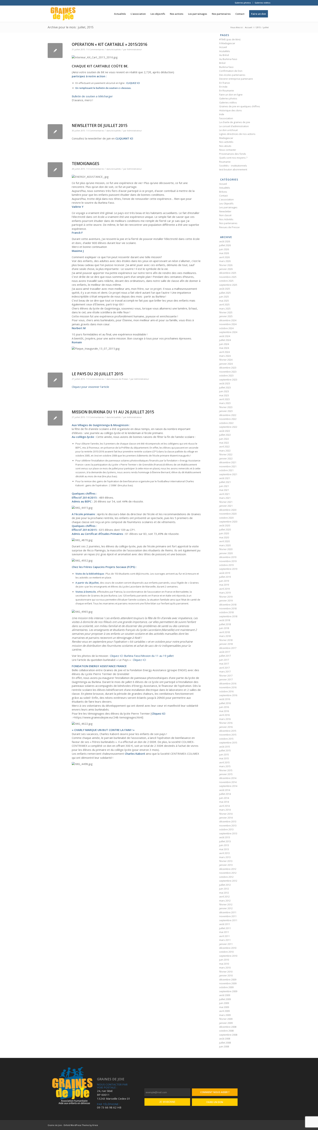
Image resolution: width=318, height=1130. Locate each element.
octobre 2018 (226, 612)
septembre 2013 (228, 833)
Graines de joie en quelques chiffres (239, 106)
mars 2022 (225, 450)
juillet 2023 (225, 387)
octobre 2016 (226, 691)
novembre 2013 (227, 825)
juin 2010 (224, 959)
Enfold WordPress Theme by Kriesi (81, 1125)
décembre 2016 (227, 683)
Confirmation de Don (230, 70)
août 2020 (224, 525)
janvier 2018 (226, 644)
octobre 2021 (226, 470)
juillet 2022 (225, 434)
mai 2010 (224, 963)
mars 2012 (225, 900)
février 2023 (225, 407)
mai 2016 (224, 711)
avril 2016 (224, 715)
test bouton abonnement (233, 169)
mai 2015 (224, 758)
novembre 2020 (227, 513)
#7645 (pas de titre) (229, 39)
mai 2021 (224, 490)
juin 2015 (224, 754)
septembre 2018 (228, 616)
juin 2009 (224, 1003)
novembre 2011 (227, 916)
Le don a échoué (228, 130)
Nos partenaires (228, 223)
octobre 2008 (226, 1030)
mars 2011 (225, 940)
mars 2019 (225, 592)
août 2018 (224, 620)
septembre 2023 (228, 379)
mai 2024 (224, 348)
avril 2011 (224, 936)
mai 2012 (224, 892)
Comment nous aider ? (214, 1092)
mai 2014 (224, 801)
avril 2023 (224, 399)
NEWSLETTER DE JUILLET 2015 (99, 125)
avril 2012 (224, 896)
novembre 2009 (227, 983)
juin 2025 (224, 296)
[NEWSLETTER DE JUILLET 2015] (55, 131)
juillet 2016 (225, 703)
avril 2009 (224, 1011)
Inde (221, 114)
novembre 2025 (227, 277)
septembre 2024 (228, 332)
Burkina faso (226, 67)
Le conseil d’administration (234, 126)
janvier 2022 (226, 458)
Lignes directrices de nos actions (237, 134)
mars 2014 (225, 809)
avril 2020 (224, 541)
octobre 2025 (226, 280)
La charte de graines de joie (234, 122)
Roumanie (225, 161)
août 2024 (224, 336)
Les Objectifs (226, 203)
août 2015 (224, 746)
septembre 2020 (228, 521)
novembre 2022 (227, 419)
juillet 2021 (225, 482)
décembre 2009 (227, 979)
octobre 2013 (226, 829)
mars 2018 (225, 636)
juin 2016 (224, 707)
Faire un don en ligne (231, 94)
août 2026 (224, 241)
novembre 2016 (227, 687)
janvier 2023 (226, 411)
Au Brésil (224, 55)
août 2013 (224, 837)
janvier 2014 (226, 817)
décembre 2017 (227, 648)
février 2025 (225, 312)
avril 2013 (224, 853)
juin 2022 (224, 438)
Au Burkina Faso (228, 59)
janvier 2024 (226, 363)
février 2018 (225, 640)
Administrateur (134, 49)
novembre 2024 (227, 324)
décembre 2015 (227, 730)
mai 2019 (224, 584)
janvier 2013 (226, 865)
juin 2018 (224, 628)
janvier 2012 (226, 908)
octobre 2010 (226, 951)
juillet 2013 (225, 841)
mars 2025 (225, 308)
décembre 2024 (227, 320)
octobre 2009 (226, 987)
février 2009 (225, 1019)
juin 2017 (224, 659)
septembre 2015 (228, 742)
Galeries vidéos (262, 2)
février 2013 (225, 861)
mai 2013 (224, 849)
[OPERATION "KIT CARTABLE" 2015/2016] (55, 50)
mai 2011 (224, 932)
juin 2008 (224, 1046)
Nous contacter (227, 149)
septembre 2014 (228, 786)
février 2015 (225, 770)
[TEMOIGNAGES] (55, 169)
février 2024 (225, 359)
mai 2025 (224, 300)
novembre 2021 (227, 466)
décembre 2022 (227, 415)
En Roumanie (226, 90)
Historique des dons (230, 110)
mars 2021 (225, 498)
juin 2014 (224, 798)
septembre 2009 (228, 991)
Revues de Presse (119, 379)
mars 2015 (225, 766)
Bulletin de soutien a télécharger (92, 96)
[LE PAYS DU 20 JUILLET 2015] (55, 380)
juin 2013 (224, 845)
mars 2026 (225, 261)
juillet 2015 (225, 750)
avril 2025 (224, 304)
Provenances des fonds (232, 153)
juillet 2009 (225, 999)
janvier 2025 (226, 316)
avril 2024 (224, 352)
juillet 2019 (225, 576)
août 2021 (224, 478)
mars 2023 (225, 403)
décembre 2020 (227, 509)
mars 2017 (225, 671)
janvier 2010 (226, 975)
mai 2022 (224, 442)
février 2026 (225, 265)
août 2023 (224, 383)
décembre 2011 (227, 912)
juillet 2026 (225, 245)
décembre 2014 (227, 778)
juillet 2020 (225, 529)
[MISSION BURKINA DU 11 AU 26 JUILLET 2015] (55, 418)
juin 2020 (224, 533)
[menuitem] (243, 3)
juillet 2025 (225, 292)
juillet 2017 (225, 655)
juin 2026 (224, 249)
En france (224, 82)
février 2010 (225, 971)
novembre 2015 (227, 734)
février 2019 (225, 596)
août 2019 (224, 573)
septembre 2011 (228, 920)
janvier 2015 (226, 774)
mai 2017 (224, 663)
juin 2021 (224, 486)
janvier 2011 (226, 944)
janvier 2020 (226, 553)
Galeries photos (243, 2)
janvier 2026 (226, 269)
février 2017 (225, 675)
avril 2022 (224, 446)
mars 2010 (225, 967)
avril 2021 (224, 494)
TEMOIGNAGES (85, 163)
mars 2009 (225, 1015)
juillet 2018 (225, 624)
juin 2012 (224, 888)
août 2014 (224, 790)
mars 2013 (225, 857)
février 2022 (225, 454)
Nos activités (226, 142)
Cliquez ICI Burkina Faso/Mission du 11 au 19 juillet (142, 656)
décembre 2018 (227, 604)
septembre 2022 (228, 426)
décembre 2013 (227, 821)
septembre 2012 (228, 880)
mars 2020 (225, 545)
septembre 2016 (228, 695)
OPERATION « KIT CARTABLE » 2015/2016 (109, 44)
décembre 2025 (227, 272)
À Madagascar (227, 43)
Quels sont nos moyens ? (233, 157)
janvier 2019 (226, 600)
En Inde (223, 86)
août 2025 (224, 288)
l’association (226, 118)
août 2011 (224, 924)
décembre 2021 (227, 462)
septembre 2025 (228, 284)
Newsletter (225, 211)
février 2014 (225, 813)
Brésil (222, 63)
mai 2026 (224, 253)
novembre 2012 (227, 872)
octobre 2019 (226, 565)
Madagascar (226, 138)
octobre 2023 (226, 375)
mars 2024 (225, 355)
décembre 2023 (227, 367)
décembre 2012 (227, 869)
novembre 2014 (227, 782)
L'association (226, 199)
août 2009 (224, 995)
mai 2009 (224, 1007)
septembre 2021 (228, 474)
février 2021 (225, 502)
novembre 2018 (227, 608)
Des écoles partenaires (232, 75)
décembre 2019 (227, 557)
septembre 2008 (228, 1034)
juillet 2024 (225, 340)
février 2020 (225, 549)
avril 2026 (224, 257)
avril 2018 (224, 632)
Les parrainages (228, 207)
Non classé (225, 215)
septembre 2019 (228, 569)
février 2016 (225, 723)
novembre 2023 (227, 371)
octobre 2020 (226, 517)
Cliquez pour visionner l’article (90, 387)
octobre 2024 (226, 328)
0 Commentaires (96, 49)
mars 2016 (225, 719)
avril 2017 (224, 667)
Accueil (223, 47)
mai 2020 (224, 537)
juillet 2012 (225, 884)
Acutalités (224, 51)
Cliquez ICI (139, 660)
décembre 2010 (227, 948)
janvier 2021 (226, 505)
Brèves (223, 191)
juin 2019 (224, 580)
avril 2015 (224, 762)
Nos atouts (225, 146)
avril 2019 (224, 588)
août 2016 (224, 699)
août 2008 (224, 1038)
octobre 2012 (226, 877)
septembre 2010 (228, 955)
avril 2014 (224, 805)
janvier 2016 (226, 727)
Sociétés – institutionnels (233, 165)
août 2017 (224, 651)
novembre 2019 (227, 561)
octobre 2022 (226, 423)
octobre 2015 (226, 738)
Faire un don (214, 1102)
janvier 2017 (226, 679)
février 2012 (225, 904)
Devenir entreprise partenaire (236, 78)
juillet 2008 (225, 1042)
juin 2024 (224, 344)
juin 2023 (224, 391)
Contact (223, 195)
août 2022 (224, 431)
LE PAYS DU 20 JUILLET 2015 (97, 373)
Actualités (116, 49)
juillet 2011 (225, 928)
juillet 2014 (225, 794)
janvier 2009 (226, 1023)
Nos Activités (226, 219)
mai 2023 (224, 395)
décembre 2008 (227, 1026)
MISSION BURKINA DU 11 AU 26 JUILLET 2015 (113, 412)
